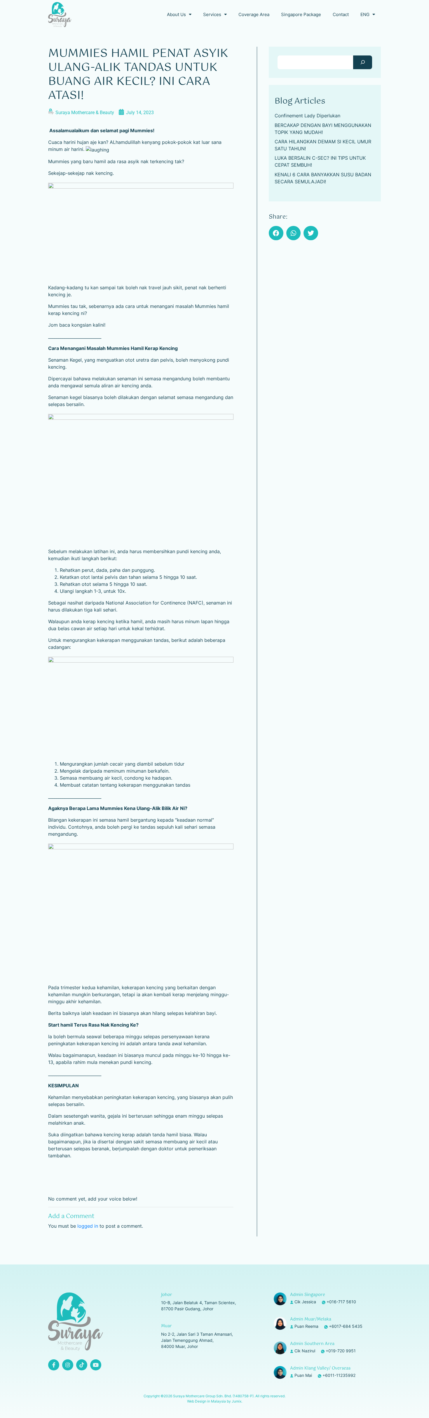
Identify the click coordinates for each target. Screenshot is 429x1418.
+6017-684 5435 (345, 1326)
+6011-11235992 (338, 1375)
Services (212, 14)
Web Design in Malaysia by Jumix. (214, 1401)
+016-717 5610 (341, 1301)
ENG (364, 14)
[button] (276, 233)
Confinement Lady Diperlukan (307, 116)
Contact (341, 14)
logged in (87, 1226)
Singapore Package (301, 14)
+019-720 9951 (341, 1350)
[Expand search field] (362, 62)
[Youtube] (95, 1364)
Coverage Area (253, 14)
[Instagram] (67, 1364)
